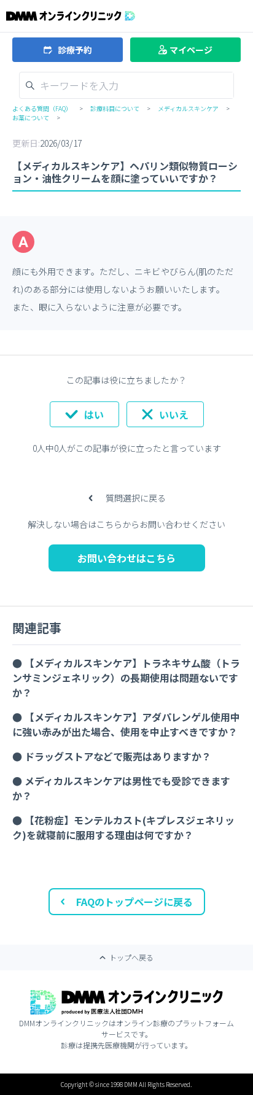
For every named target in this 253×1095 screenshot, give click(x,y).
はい (94, 414)
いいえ (174, 414)
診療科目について (114, 108)
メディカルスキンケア (188, 108)
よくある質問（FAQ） (42, 108)
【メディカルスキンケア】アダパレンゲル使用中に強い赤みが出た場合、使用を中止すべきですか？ (126, 724)
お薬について (30, 117)
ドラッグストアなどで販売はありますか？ (118, 756)
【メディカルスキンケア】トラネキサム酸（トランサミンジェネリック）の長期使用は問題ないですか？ (126, 678)
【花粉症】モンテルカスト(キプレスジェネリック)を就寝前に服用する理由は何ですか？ (123, 827)
